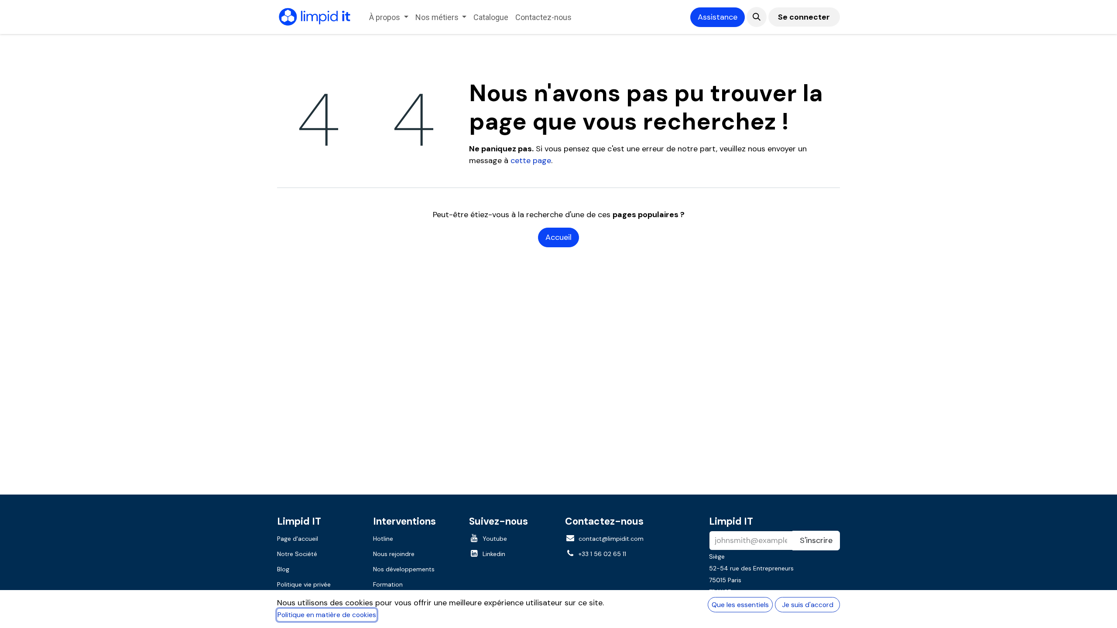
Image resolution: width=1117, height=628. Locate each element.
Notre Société (297, 554)
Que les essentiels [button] (740, 604)
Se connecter (804, 17)
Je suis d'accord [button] (807, 604)
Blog (283, 569)
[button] (757, 17)
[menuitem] (389, 17)
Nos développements (404, 569)
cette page (531, 160)
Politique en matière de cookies (327, 614)
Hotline (383, 539)
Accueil (558, 237)
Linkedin (494, 554)
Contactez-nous (604, 521)
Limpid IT (731, 521)
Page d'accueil (297, 539)
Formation (388, 584)
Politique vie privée (304, 584)
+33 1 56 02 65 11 (602, 554)
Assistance (717, 17)
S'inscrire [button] (816, 540)
